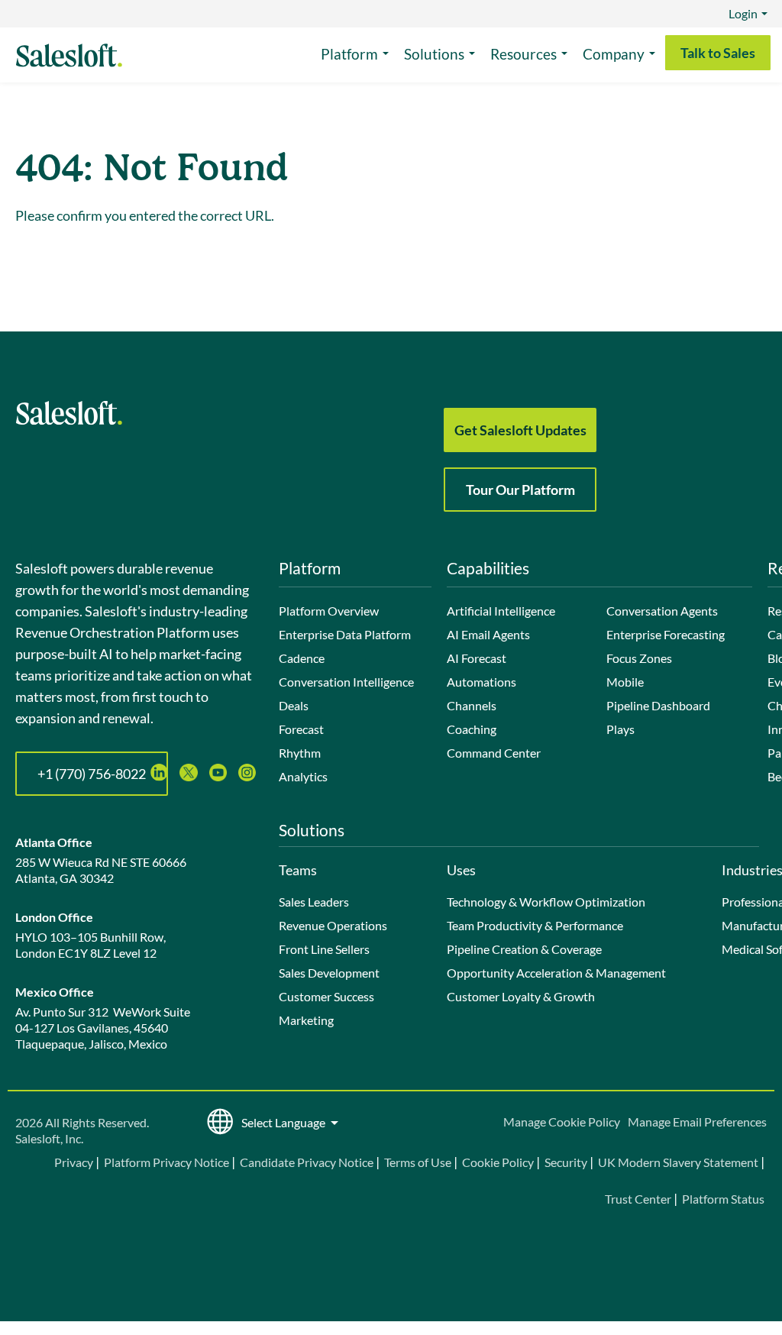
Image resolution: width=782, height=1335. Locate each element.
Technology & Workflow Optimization (546, 901)
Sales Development (329, 972)
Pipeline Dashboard (658, 705)
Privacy (74, 1162)
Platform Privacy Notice (166, 1162)
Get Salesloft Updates (520, 430)
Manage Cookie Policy (561, 1121)
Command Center (494, 752)
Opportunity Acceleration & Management (556, 972)
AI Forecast (476, 658)
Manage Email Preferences (697, 1121)
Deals (294, 705)
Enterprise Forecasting (665, 634)
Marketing (306, 1020)
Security (565, 1162)
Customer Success (326, 996)
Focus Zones (639, 658)
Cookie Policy (498, 1162)
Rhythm (300, 752)
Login (743, 13)
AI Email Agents (488, 634)
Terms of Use (417, 1162)
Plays (620, 729)
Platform (349, 54)
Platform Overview (329, 610)
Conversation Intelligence (346, 681)
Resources (523, 54)
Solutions (434, 54)
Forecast (301, 729)
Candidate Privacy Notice (306, 1162)
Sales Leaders (314, 901)
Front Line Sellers (324, 949)
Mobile (625, 681)
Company (614, 54)
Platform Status (723, 1198)
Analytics (303, 776)
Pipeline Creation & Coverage (524, 949)
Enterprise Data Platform (345, 634)
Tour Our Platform (520, 489)
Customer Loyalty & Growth (521, 996)
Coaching (471, 729)
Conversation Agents (662, 610)
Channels (471, 705)
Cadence (302, 658)
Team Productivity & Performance (535, 925)
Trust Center (638, 1198)
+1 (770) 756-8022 (91, 773)
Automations (481, 681)
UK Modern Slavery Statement (678, 1162)
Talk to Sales (717, 52)
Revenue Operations (333, 925)
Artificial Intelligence (501, 610)
